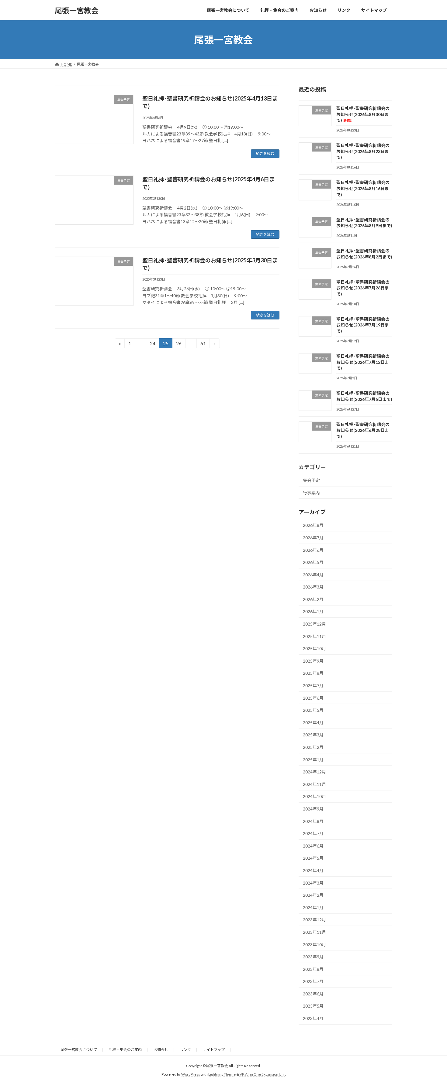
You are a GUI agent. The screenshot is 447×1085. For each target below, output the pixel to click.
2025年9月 (313, 661)
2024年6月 (313, 845)
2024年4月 (313, 870)
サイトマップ (214, 1049)
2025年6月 (313, 698)
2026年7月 (313, 537)
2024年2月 (313, 895)
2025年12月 (314, 623)
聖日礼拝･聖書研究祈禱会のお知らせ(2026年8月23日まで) (363, 151)
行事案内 (311, 492)
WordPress (190, 1074)
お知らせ (161, 1049)
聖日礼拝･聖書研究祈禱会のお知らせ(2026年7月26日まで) (363, 287)
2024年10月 (314, 796)
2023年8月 (313, 969)
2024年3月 (313, 882)
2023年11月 (314, 932)
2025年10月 (314, 648)
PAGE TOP (431, 1047)
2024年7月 (313, 833)
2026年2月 (313, 599)
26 (179, 344)
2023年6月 (313, 993)
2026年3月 (313, 586)
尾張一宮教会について (79, 1049)
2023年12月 (314, 920)
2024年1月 (313, 907)
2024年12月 (314, 771)
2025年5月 (313, 710)
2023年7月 (313, 981)
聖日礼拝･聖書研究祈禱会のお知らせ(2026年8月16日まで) (363, 188)
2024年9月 (313, 808)
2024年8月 (313, 821)
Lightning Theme (222, 1074)
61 (203, 344)
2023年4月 (313, 1018)
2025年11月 (314, 636)
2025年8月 (313, 673)
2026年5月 (313, 562)
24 (152, 344)
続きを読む (265, 153)
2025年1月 (313, 759)
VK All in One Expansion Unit (263, 1074)
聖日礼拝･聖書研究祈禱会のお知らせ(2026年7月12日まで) (363, 361)
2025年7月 (313, 685)
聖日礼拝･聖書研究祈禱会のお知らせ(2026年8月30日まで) (363, 114)
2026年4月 (313, 574)
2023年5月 (313, 1006)
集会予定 (311, 480)
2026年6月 (313, 550)
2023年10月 (314, 944)
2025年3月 (313, 735)
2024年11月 (314, 784)
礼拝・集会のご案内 (125, 1049)
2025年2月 (313, 747)
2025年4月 (313, 722)
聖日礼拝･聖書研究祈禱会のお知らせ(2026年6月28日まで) (363, 430)
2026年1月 (313, 611)
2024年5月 (313, 858)
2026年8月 (313, 525)
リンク (185, 1049)
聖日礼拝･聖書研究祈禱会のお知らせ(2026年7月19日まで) (363, 324)
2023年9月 (313, 956)
